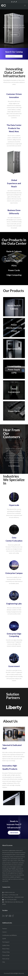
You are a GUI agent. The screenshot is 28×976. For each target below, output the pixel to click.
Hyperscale (14, 505)
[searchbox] (14, 56)
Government (14, 666)
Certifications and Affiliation (9, 935)
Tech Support (5, 942)
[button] (4, 458)
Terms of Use (5, 958)
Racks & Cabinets (14, 251)
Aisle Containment (14, 261)
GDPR (4, 938)
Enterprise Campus (14, 573)
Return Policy (5, 948)
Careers (4, 932)
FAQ (3, 962)
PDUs (14, 265)
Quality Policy (6, 945)
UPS (14, 256)
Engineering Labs (14, 603)
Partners (4, 928)
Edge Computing (14, 275)
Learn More (14, 34)
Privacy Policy (6, 952)
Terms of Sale (5, 955)
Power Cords (14, 270)
